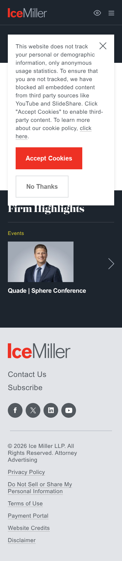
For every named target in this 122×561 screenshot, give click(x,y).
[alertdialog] (61, 120)
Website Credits (29, 528)
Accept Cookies (49, 158)
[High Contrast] (97, 13)
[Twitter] (33, 410)
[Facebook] (15, 410)
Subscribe (25, 388)
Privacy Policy (26, 472)
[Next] (111, 263)
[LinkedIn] (50, 410)
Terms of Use (25, 503)
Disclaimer (22, 540)
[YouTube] (68, 410)
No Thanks (42, 186)
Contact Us (27, 374)
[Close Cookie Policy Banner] (102, 45)
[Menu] (111, 13)
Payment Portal (28, 516)
